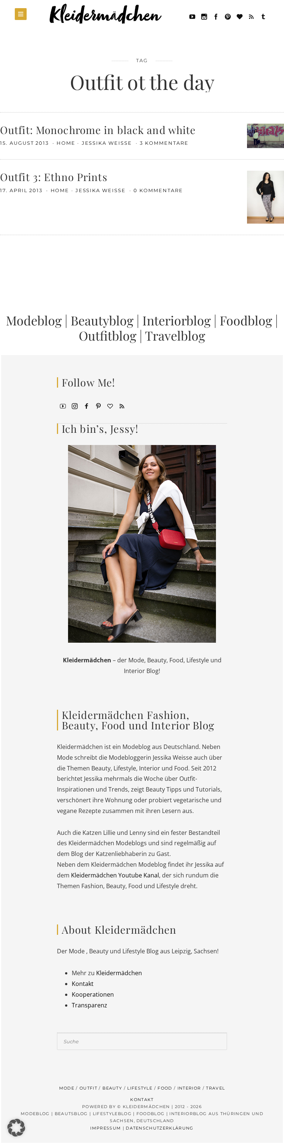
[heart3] (110, 405)
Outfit (88, 1088)
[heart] (240, 16)
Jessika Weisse (108, 143)
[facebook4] (86, 405)
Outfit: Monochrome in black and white (98, 130)
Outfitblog (107, 335)
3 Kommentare (164, 143)
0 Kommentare (158, 190)
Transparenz (89, 1005)
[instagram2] (204, 16)
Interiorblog (176, 320)
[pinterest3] (98, 405)
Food (165, 1088)
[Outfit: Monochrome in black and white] (265, 135)
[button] (16, 1127)
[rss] (251, 16)
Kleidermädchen (119, 973)
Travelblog (175, 335)
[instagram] (75, 405)
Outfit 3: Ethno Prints (54, 177)
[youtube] (192, 16)
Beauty (112, 1088)
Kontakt (83, 984)
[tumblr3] (263, 16)
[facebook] (216, 16)
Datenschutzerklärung (159, 1128)
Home (66, 143)
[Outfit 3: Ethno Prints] (265, 197)
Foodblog (246, 320)
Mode (66, 1088)
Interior (189, 1088)
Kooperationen (93, 994)
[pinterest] (228, 16)
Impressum (105, 1128)
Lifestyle (139, 1088)
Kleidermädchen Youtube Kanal (115, 875)
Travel (215, 1088)
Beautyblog (102, 320)
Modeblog (34, 320)
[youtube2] (63, 405)
